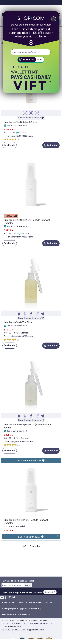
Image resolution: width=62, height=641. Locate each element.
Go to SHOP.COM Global (21, 537)
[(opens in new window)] (31, 490)
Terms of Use (19, 629)
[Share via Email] (2, 598)
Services (48, 602)
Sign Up (28, 585)
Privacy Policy (7, 629)
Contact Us (22, 602)
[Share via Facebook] (6, 597)
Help (14, 602)
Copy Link (50, 592)
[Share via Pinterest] (13, 598)
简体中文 (24, 609)
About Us (6, 602)
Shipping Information (35, 629)
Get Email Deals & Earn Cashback (18, 581)
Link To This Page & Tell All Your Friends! (22, 592)
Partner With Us (35, 602)
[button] (10, 608)
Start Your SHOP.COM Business (16, 615)
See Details (8, 146)
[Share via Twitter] (9, 598)
